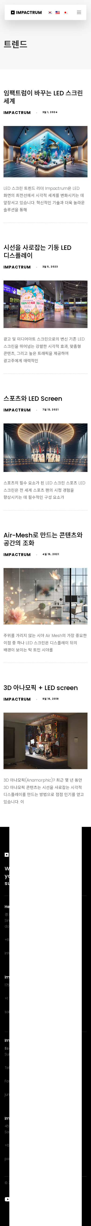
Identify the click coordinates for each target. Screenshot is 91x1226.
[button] (80, 12)
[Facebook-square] (36, 1199)
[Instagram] (26, 1199)
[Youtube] (8, 1199)
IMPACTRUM (17, 112)
